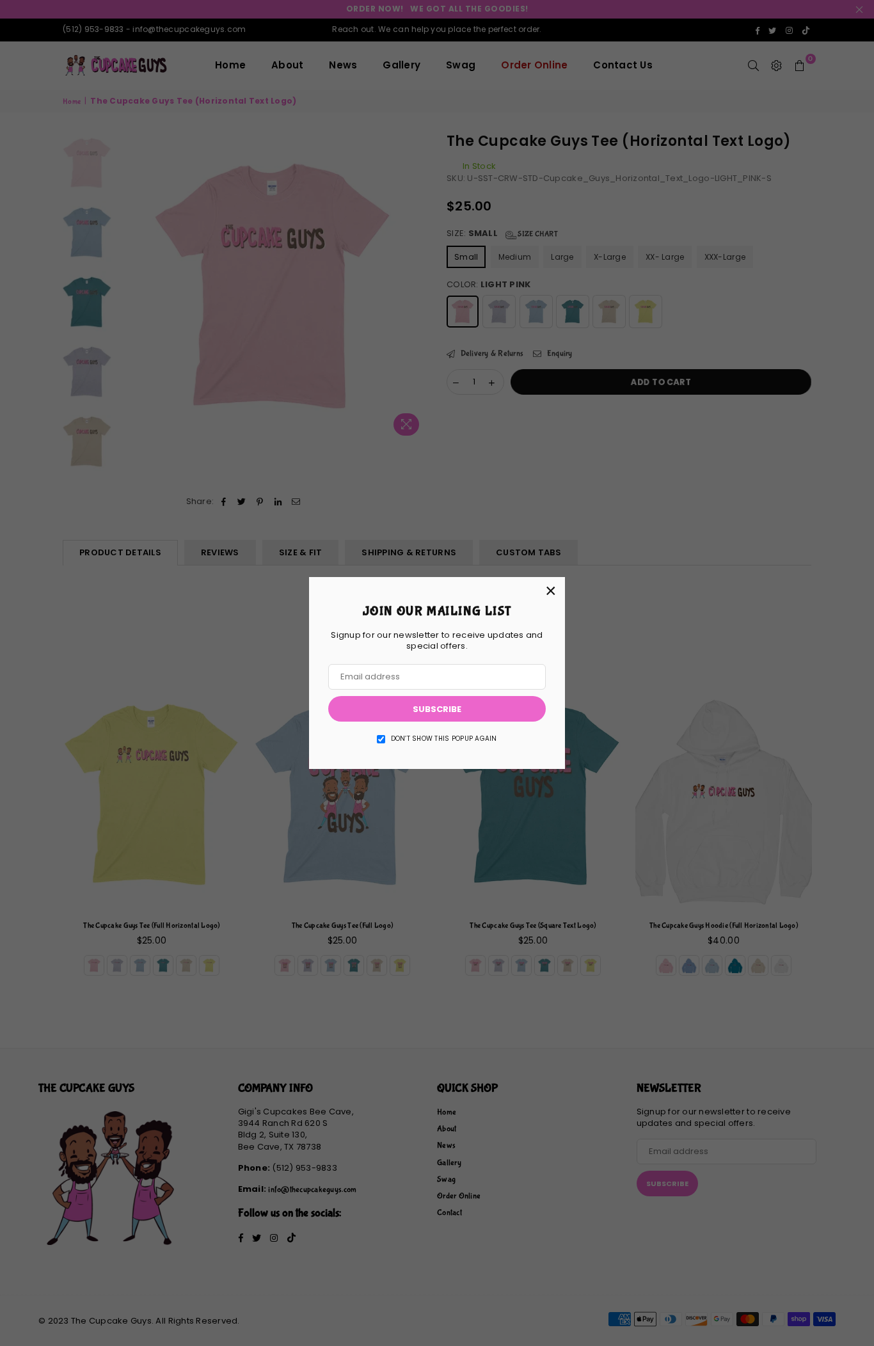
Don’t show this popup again (444, 738)
